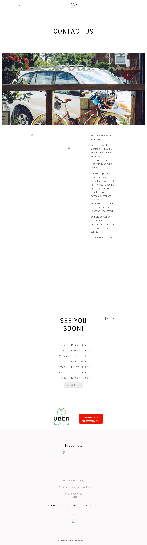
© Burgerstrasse (78, 540)
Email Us (73, 497)
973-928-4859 (73, 385)
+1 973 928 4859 (73, 493)
